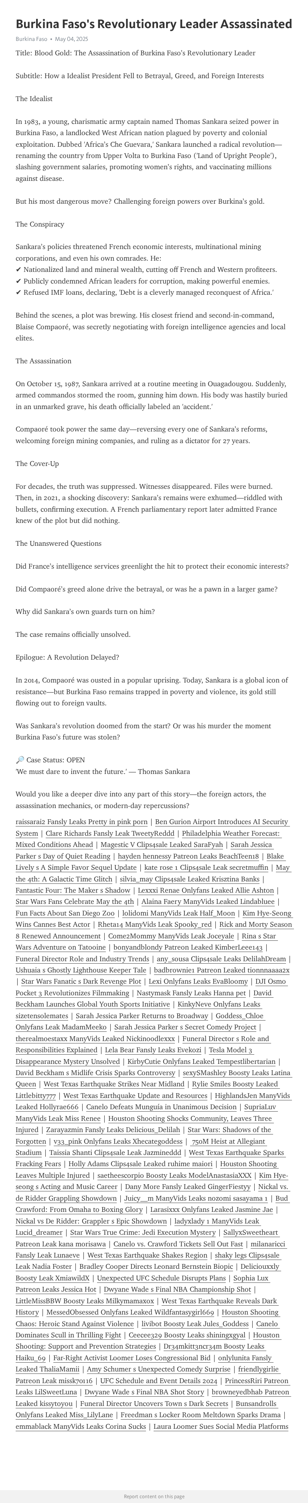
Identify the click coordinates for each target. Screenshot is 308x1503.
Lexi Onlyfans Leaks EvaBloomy (198, 981)
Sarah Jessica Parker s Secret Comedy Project (185, 1027)
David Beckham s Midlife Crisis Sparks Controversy (95, 1072)
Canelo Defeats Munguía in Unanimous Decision (161, 1106)
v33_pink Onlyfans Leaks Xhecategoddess (118, 1141)
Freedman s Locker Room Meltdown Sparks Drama (201, 1414)
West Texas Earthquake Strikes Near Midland (114, 1084)
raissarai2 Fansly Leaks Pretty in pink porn (82, 821)
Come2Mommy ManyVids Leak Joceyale (171, 936)
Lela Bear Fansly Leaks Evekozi (153, 1049)
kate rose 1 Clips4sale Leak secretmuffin (206, 867)
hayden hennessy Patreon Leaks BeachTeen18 (188, 856)
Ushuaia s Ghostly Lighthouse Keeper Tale (81, 970)
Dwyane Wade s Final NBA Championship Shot (177, 1289)
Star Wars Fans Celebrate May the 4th (75, 901)
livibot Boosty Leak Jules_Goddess (195, 1323)
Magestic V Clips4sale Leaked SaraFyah (162, 844)
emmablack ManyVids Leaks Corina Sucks (81, 1426)
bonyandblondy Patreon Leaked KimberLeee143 (188, 947)
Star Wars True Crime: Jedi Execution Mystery (143, 1232)
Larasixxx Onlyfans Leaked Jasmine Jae (211, 1209)
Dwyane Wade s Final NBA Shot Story (144, 1392)
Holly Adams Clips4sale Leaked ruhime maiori (141, 1163)
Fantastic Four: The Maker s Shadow (73, 890)
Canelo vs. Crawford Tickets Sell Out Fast (178, 1244)
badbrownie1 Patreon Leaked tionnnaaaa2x (222, 970)
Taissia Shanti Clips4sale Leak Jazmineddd (115, 1152)
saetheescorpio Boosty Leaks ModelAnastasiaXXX (174, 1175)
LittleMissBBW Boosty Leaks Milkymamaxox (85, 1300)
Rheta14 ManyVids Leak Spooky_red (155, 924)
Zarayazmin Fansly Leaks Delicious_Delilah (113, 1129)
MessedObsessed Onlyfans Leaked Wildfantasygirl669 (130, 1312)
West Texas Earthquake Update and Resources (135, 1095)
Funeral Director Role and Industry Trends (82, 958)
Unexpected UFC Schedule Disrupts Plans (161, 1278)
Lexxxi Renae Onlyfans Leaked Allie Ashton (206, 890)
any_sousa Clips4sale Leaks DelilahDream (221, 958)
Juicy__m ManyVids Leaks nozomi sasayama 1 (196, 1198)
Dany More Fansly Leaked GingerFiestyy (188, 1186)
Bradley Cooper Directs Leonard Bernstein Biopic (156, 1266)
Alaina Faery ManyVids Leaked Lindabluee (208, 901)
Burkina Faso (31, 39)
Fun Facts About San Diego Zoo (65, 913)
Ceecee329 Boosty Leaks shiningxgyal (187, 1335)
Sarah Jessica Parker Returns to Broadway (142, 1015)
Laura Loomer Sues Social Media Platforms (221, 1426)
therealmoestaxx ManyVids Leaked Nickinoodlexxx (95, 1038)
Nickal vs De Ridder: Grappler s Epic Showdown (91, 1221)
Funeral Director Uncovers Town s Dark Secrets (154, 1403)
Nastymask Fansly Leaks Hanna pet (191, 992)
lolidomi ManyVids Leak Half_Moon (178, 913)
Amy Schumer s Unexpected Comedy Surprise (159, 1369)
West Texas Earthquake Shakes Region (147, 1255)
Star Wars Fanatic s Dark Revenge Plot (81, 981)
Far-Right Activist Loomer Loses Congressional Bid (132, 1357)
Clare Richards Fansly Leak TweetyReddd (110, 833)
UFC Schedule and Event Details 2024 (158, 1380)
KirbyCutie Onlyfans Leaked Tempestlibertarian (202, 1061)
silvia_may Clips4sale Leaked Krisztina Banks (189, 879)
